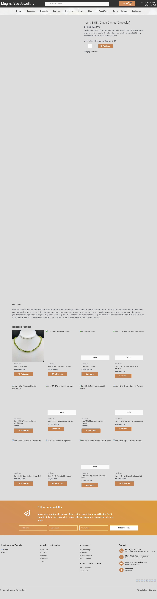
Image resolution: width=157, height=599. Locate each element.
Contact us (136, 11)
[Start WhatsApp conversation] (121, 557)
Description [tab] (16, 304)
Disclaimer (153, 590)
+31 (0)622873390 (133, 549)
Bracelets (44, 11)
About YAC (103, 11)
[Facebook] (121, 570)
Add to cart (107, 46)
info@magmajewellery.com (136, 562)
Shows (91, 11)
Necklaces (30, 11)
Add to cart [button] (25, 374)
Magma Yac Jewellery (17, 4)
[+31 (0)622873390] (121, 550)
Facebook (129, 569)
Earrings (56, 11)
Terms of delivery (120, 11)
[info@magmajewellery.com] (121, 563)
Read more (90, 374)
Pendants (69, 11)
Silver (80, 11)
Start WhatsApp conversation (137, 556)
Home (18, 11)
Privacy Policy (142, 590)
